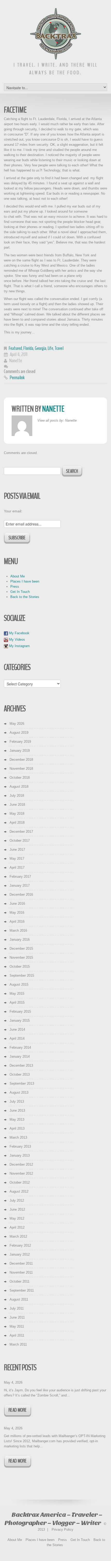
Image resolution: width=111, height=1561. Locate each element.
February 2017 (20, 876)
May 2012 (17, 1218)
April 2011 (17, 1335)
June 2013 (17, 1110)
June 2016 (17, 903)
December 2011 (21, 1263)
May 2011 (17, 1326)
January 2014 (20, 1056)
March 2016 (18, 930)
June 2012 (17, 1209)
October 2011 (19, 1281)
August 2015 (19, 984)
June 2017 (17, 849)
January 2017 (20, 885)
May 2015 (17, 993)
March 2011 (18, 1344)
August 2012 (19, 1191)
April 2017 (17, 867)
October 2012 (20, 1182)
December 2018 (21, 759)
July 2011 (17, 1308)
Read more (18, 1409)
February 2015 (20, 1011)
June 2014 (17, 1029)
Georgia (40, 348)
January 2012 (20, 1254)
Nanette (15, 360)
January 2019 (20, 750)
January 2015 (20, 1020)
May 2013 (17, 1119)
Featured (15, 348)
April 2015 (17, 1002)
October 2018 (20, 777)
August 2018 (19, 786)
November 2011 (21, 1272)
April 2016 (17, 921)
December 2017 (21, 831)
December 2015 (21, 948)
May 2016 (17, 912)
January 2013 (20, 1155)
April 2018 (17, 822)
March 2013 (18, 1137)
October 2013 (20, 1074)
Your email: (13, 511)
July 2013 (17, 1101)
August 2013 (19, 1092)
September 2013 (22, 1083)
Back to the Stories (24, 597)
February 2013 (20, 1146)
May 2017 (17, 858)
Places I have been (24, 581)
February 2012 (20, 1245)
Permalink (17, 377)
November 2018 (21, 768)
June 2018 (17, 804)
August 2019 (19, 732)
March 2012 (18, 1236)
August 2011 (19, 1299)
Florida (28, 348)
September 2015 (22, 975)
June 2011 (17, 1317)
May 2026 (17, 723)
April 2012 (17, 1227)
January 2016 (20, 939)
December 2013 (21, 1065)
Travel (59, 348)
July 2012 (17, 1200)
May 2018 (17, 813)
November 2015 (21, 957)
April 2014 (17, 1038)
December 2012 (21, 1164)
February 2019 (20, 741)
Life (50, 348)
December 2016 (21, 894)
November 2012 (21, 1173)
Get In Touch (20, 592)
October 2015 (20, 966)
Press (14, 586)
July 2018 (17, 795)
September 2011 (22, 1290)
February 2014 (20, 1047)
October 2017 (20, 840)
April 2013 (17, 1128)
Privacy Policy (62, 1529)
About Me (17, 576)
